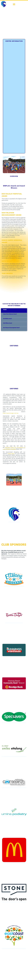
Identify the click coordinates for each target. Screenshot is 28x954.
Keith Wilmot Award (7, 323)
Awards (5, 309)
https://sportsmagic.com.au (10, 413)
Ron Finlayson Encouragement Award (11, 327)
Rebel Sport (11, 453)
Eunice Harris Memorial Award (10, 314)
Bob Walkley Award (7, 318)
